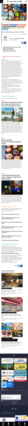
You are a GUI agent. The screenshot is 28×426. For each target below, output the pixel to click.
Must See (9, 288)
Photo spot (15, 339)
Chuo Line (5, 26)
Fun (3, 22)
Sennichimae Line (21, 26)
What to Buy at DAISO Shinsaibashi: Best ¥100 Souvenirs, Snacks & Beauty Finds (11, 315)
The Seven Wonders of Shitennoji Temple (10, 240)
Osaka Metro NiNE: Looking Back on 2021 (12, 47)
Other (15, 340)
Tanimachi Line (12, 26)
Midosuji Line (5, 24)
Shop (9, 22)
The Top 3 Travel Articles (8, 48)
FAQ (12, 412)
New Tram (5, 29)
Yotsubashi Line (14, 24)
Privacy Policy (9, 413)
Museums (4, 288)
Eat (5, 22)
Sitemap (14, 413)
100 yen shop (4, 312)
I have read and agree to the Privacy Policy (10, 400)
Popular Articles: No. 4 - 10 (9, 49)
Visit (12, 22)
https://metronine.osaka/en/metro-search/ (10, 253)
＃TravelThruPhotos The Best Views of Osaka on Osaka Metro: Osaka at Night (11, 177)
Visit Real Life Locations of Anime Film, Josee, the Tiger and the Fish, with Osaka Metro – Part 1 (11, 104)
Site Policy (3, 413)
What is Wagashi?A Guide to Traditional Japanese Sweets (11, 141)
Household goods (12, 312)
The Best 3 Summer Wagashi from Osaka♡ (10, 214)
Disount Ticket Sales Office (7, 340)
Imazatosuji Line (22, 24)
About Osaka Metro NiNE (6, 412)
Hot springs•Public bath (6, 339)
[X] (25, 43)
